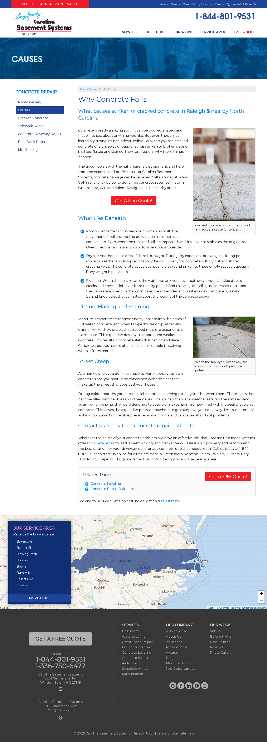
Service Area (212, 31)
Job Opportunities (180, 669)
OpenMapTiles (226, 607)
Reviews (216, 647)
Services (130, 31)
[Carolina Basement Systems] (42, 23)
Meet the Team (178, 663)
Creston (22, 585)
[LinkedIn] (188, 685)
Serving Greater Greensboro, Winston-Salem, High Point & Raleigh (207, 4)
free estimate (169, 501)
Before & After (221, 636)
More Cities (39, 598)
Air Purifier (130, 663)
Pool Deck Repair (32, 142)
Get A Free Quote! (133, 200)
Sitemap (187, 733)
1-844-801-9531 (225, 15)
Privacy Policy (143, 733)
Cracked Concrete (33, 118)
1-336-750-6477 (60, 666)
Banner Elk (25, 548)
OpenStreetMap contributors (251, 607)
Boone (21, 566)
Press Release (177, 647)
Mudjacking (28, 150)
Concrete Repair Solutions (112, 489)
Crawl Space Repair (137, 642)
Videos (215, 631)
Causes (24, 110)
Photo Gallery (29, 102)
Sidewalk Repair (31, 126)
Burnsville (24, 573)
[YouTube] (196, 685)
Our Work (182, 31)
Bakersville (24, 541)
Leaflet (211, 607)
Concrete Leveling (106, 484)
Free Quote (244, 31)
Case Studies (220, 642)
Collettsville (25, 579)
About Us (155, 31)
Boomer (23, 560)
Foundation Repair (137, 647)
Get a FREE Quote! (228, 476)
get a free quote (60, 639)
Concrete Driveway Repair (40, 134)
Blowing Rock (27, 554)
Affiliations (174, 642)
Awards (172, 652)
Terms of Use (167, 733)
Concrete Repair (36, 92)
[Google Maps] (172, 685)
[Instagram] (204, 685)
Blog (170, 658)
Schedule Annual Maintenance (50, 4)
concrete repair (102, 443)
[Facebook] (180, 685)
